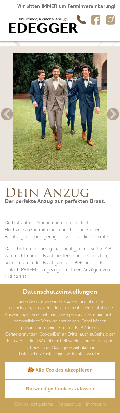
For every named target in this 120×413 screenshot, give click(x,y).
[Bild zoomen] (60, 111)
